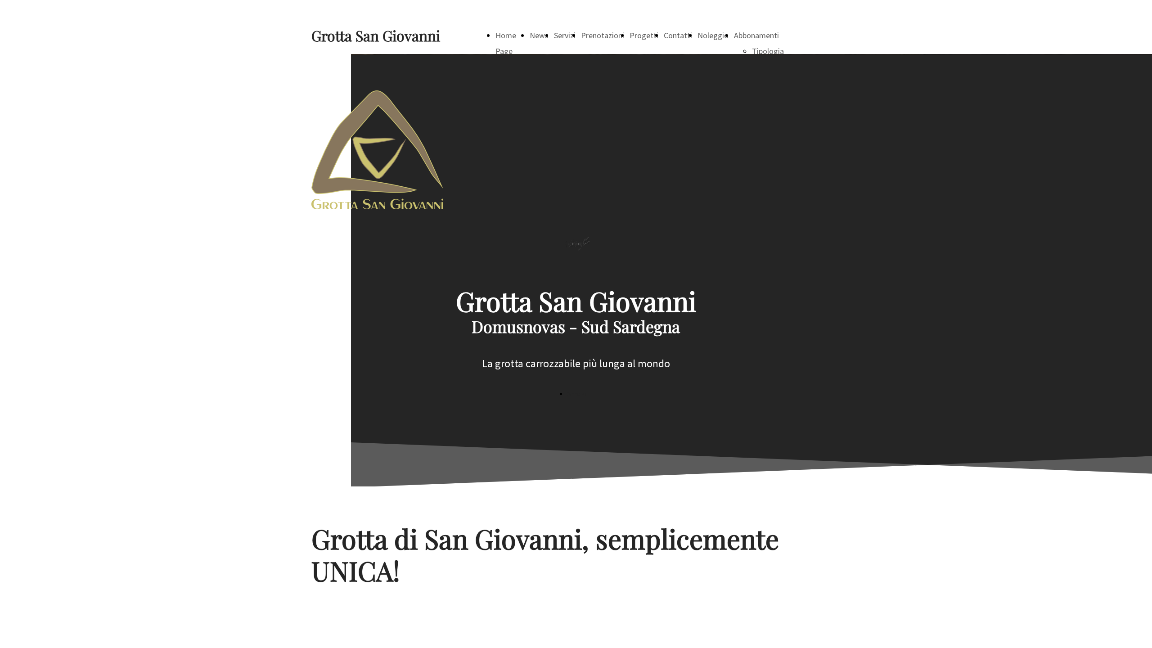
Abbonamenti (756, 35)
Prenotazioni (602, 35)
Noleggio (713, 35)
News (539, 35)
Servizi (565, 35)
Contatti (678, 35)
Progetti (644, 35)
